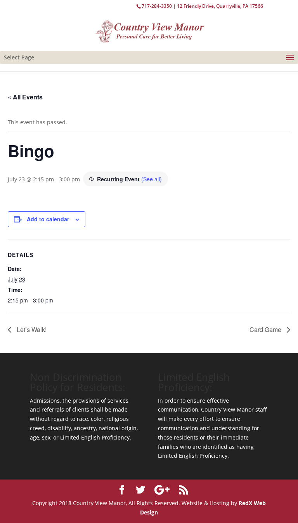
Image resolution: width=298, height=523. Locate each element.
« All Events (25, 96)
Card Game (266, 329)
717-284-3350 (157, 6)
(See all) (151, 179)
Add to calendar (48, 219)
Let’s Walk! (31, 329)
